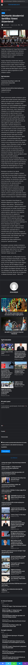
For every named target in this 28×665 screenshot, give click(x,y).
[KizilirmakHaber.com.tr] (14, 4)
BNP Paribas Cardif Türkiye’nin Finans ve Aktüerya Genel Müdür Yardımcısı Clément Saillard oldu (18, 543)
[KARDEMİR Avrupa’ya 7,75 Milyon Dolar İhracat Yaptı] (6, 498)
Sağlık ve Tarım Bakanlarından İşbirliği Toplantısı (19, 383)
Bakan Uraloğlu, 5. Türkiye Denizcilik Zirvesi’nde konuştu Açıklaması (11, 467)
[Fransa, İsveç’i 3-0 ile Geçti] (7, 346)
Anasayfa (4, 9)
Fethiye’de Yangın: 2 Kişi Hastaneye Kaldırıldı (14, 462)
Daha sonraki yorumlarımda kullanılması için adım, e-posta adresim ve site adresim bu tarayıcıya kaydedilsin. (14, 445)
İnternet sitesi (4, 436)
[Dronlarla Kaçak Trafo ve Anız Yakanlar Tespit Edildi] (6, 579)
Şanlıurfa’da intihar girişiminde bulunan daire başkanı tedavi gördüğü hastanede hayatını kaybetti (20, 354)
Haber (9, 9)
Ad (2, 425)
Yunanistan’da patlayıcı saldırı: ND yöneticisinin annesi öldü (11, 485)
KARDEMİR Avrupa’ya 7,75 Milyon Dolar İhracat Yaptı (18, 496)
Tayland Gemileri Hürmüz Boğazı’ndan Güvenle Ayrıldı (18, 508)
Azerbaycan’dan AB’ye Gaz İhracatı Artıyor (18, 478)
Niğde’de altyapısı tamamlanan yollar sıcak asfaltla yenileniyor (6, 392)
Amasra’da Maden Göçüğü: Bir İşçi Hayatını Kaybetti (20, 371)
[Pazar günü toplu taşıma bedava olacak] (6, 565)
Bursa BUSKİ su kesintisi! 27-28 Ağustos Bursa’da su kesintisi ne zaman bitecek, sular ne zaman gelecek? (6, 373)
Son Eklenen (14, 457)
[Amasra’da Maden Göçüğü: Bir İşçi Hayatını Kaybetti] (21, 365)
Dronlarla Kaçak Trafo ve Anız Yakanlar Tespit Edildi (18, 577)
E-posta (3, 431)
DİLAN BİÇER (6, 25)
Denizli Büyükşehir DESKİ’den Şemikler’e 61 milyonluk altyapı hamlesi (13, 473)
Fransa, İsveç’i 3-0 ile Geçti (7, 352)
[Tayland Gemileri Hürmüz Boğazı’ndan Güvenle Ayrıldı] (6, 510)
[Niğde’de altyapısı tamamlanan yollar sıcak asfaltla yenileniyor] (7, 384)
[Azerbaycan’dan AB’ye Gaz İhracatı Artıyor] (6, 480)
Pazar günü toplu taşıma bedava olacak (17, 563)
